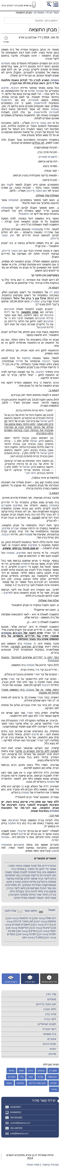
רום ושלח (50, 918)
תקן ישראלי (46, 421)
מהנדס (41, 1070)
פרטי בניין (50, 1014)
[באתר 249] (22, 934)
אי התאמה (26, 213)
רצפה (53, 931)
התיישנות (6, 100)
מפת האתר (33, 1164)
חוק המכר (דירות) (41, 123)
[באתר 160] (12, 918)
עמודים (11, 934)
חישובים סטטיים (48, 156)
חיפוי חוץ (31, 473)
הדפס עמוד (30, 910)
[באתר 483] (27, 937)
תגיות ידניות (49, 1044)
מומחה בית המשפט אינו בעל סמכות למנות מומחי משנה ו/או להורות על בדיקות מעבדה (30, 872)
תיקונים (22, 566)
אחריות (33, 100)
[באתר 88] (22, 931)
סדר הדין (51, 994)
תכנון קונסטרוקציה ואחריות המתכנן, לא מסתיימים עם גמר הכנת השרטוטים (30, 885)
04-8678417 (15, 1107)
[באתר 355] (39, 918)
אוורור (54, 1089)
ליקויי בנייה (50, 1019)
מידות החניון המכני (25, 881)
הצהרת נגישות (51, 1164)
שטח (27, 534)
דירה (46, 232)
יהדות (53, 1049)
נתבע (9, 309)
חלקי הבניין (50, 1009)
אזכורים (51, 1039)
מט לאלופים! (12, 875)
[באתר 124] (43, 931)
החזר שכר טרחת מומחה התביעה (29, 894)
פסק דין (54, 292)
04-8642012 (15, 1112)
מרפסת (26, 358)
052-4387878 (16, 1128)
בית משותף (49, 1034)
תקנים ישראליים (47, 1024)
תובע (49, 315)
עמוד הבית (53, 12)
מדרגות (20, 1083)
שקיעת (39, 90)
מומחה (55, 80)
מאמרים (39, 12)
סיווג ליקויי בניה (16, 888)
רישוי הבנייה (49, 1029)
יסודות (31, 90)
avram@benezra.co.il (20, 1123)
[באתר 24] (43, 934)
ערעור (11, 1070)
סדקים (5, 87)
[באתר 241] (50, 937)
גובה (30, 1077)
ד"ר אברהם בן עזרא (30, 37)
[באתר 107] (41, 921)
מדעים (52, 1053)
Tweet (51, 910)
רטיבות (15, 87)
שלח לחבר (10, 910)
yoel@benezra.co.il (19, 1133)
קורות (40, 1077)
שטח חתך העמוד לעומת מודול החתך (35, 897)
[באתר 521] (38, 925)
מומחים (5, 63)
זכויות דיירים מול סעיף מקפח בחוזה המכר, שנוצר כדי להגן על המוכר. (32, 867)
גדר (37, 669)
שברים (5, 505)
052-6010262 (16, 1117)
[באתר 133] (36, 928)
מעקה (9, 1083)
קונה (9, 184)
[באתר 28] (12, 928)
